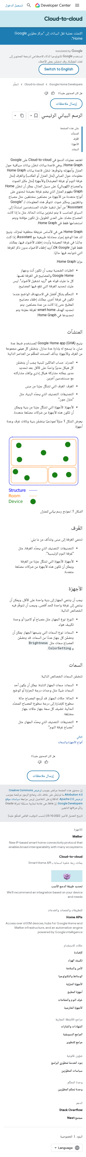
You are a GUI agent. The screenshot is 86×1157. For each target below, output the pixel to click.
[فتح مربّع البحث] (29, 5)
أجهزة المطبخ (74, 992)
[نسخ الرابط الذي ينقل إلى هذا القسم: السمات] (64, 665)
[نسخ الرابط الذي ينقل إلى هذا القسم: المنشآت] (62, 332)
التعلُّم (16, 84)
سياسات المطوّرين (71, 1071)
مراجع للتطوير (74, 1042)
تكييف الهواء (75, 960)
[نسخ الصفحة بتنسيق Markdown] (22, 115)
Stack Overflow (70, 1110)
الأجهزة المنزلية (74, 984)
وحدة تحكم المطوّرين (70, 1089)
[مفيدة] (53, 93)
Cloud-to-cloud (63, 19)
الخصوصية (66, 1136)
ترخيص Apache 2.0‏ (71, 799)
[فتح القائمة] (77, 5)
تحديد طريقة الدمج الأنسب (66, 886)
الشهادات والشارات (71, 1026)
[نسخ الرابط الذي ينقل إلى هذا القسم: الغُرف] (66, 528)
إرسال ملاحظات (66, 104)
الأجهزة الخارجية (73, 1008)
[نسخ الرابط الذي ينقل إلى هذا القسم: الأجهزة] (64, 589)
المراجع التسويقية (72, 1034)
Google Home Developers (65, 84)
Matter (77, 836)
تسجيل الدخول (14, 5)
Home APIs (74, 917)
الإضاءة (78, 952)
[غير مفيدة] (46, 93)
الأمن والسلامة (74, 968)
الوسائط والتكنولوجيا (70, 976)
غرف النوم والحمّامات (70, 1000)
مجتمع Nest (74, 1118)
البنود (79, 1136)
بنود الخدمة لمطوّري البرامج (66, 1063)
